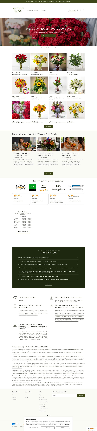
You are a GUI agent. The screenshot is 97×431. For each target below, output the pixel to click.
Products (14, 397)
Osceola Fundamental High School (64, 315)
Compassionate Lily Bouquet (74, 97)
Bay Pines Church (24, 331)
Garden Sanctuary (24, 312)
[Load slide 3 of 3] (49, 47)
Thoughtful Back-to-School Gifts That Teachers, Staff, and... (22, 155)
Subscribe (80, 395)
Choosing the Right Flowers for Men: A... (46, 155)
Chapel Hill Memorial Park (40, 310)
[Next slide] (52, 47)
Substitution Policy (43, 408)
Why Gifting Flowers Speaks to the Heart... (71, 155)
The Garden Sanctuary (32, 315)
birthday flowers (22, 373)
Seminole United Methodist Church (31, 339)
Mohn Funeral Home (31, 313)
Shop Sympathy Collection (48, 37)
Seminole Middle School (65, 321)
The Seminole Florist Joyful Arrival (57, 122)
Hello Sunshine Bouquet (36, 74)
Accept (48, 427)
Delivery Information (43, 401)
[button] (29, 10)
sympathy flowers (31, 359)
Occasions (14, 394)
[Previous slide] (41, 47)
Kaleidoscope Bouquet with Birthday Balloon (19, 98)
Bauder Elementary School (77, 310)
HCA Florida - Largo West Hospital (68, 301)
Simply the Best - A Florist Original (21, 122)
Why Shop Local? (43, 399)
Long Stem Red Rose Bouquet (19, 74)
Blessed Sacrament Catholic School (64, 312)
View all (48, 126)
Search (27, 394)
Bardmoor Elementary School (62, 310)
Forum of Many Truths (41, 333)
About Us (14, 399)
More (48, 284)
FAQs (40, 394)
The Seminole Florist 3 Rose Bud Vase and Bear (57, 98)
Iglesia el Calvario (35, 334)
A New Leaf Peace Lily (72, 74)
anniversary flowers (17, 367)
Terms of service (42, 411)
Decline (62, 427)
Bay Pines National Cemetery (26, 310)
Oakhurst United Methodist (26, 337)
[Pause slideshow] (55, 47)
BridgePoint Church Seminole (26, 333)
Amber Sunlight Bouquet (36, 122)
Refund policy (42, 406)
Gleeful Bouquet (71, 122)
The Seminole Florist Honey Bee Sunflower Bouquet (38, 98)
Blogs (26, 397)
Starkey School (74, 321)
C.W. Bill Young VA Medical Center (64, 300)
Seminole (21, 300)
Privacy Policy (66, 424)
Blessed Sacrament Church (39, 331)
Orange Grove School (78, 313)
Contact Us (41, 397)
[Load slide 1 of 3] (45, 47)
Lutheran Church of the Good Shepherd (35, 336)
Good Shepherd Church (24, 334)
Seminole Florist (18, 426)
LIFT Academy (67, 313)
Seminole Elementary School (67, 319)
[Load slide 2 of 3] (47, 47)
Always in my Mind (53, 74)
